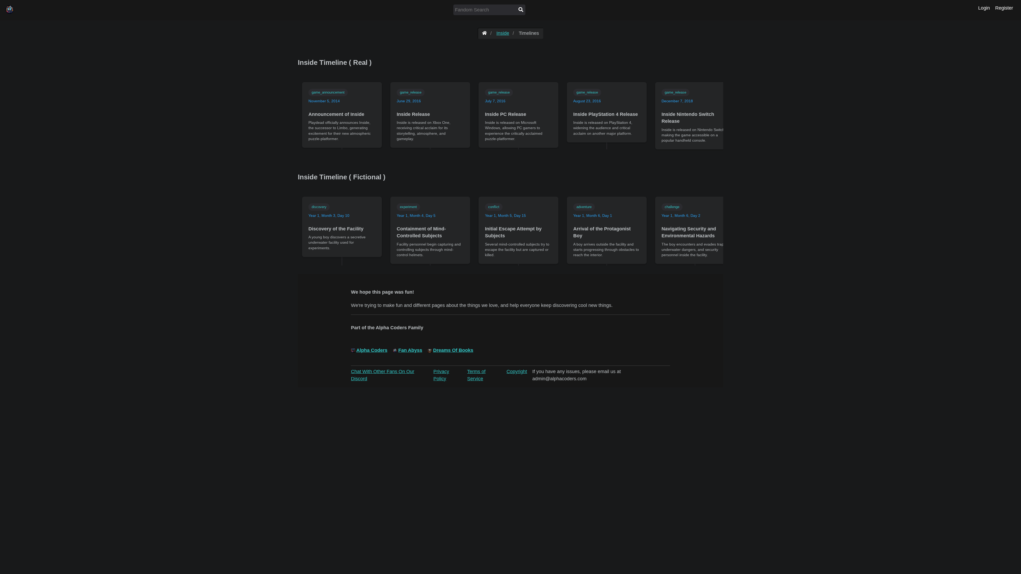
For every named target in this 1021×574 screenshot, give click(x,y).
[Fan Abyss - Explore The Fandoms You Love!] (484, 33)
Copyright (517, 371)
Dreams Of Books (453, 350)
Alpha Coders (371, 350)
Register (1004, 8)
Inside (502, 33)
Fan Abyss (410, 350)
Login (984, 8)
